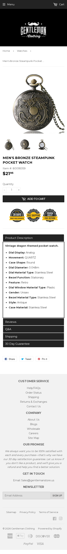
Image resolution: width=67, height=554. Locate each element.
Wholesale (33, 428)
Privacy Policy (28, 512)
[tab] (33, 238)
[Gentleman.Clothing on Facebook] (54, 519)
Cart (61, 4)
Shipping (33, 397)
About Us (33, 419)
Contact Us (34, 406)
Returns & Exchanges (33, 401)
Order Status (33, 392)
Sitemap (11, 512)
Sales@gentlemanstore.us (37, 480)
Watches (22, 50)
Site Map (33, 438)
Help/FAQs (33, 388)
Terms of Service (48, 512)
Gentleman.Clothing (23, 528)
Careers (33, 433)
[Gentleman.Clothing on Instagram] (61, 519)
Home (6, 50)
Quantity (8, 184)
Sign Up (57, 495)
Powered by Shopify (50, 528)
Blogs (33, 424)
